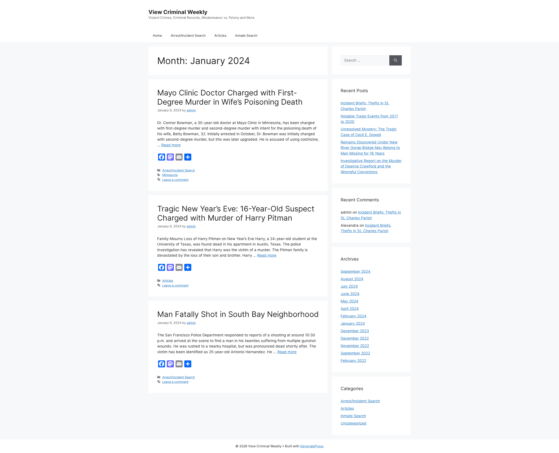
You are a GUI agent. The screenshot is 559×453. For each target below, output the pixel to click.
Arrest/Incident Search (188, 35)
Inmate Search (246, 35)
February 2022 (353, 360)
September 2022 (355, 353)
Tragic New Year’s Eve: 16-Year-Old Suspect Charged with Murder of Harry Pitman (235, 213)
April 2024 (350, 308)
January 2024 (353, 323)
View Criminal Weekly (177, 12)
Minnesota (170, 175)
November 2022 (355, 346)
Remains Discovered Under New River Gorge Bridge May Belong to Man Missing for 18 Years (370, 148)
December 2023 (355, 331)
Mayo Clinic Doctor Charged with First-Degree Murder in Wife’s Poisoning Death (230, 97)
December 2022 (355, 338)
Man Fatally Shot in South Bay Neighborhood (238, 314)
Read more (171, 145)
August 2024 (352, 279)
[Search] (395, 60)
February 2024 (353, 316)
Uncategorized (353, 423)
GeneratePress (312, 446)
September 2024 (355, 271)
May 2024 (349, 301)
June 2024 (350, 294)
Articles (220, 35)
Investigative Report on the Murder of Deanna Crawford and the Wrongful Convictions (371, 166)
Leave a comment (175, 180)
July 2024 (349, 286)
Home (157, 35)
